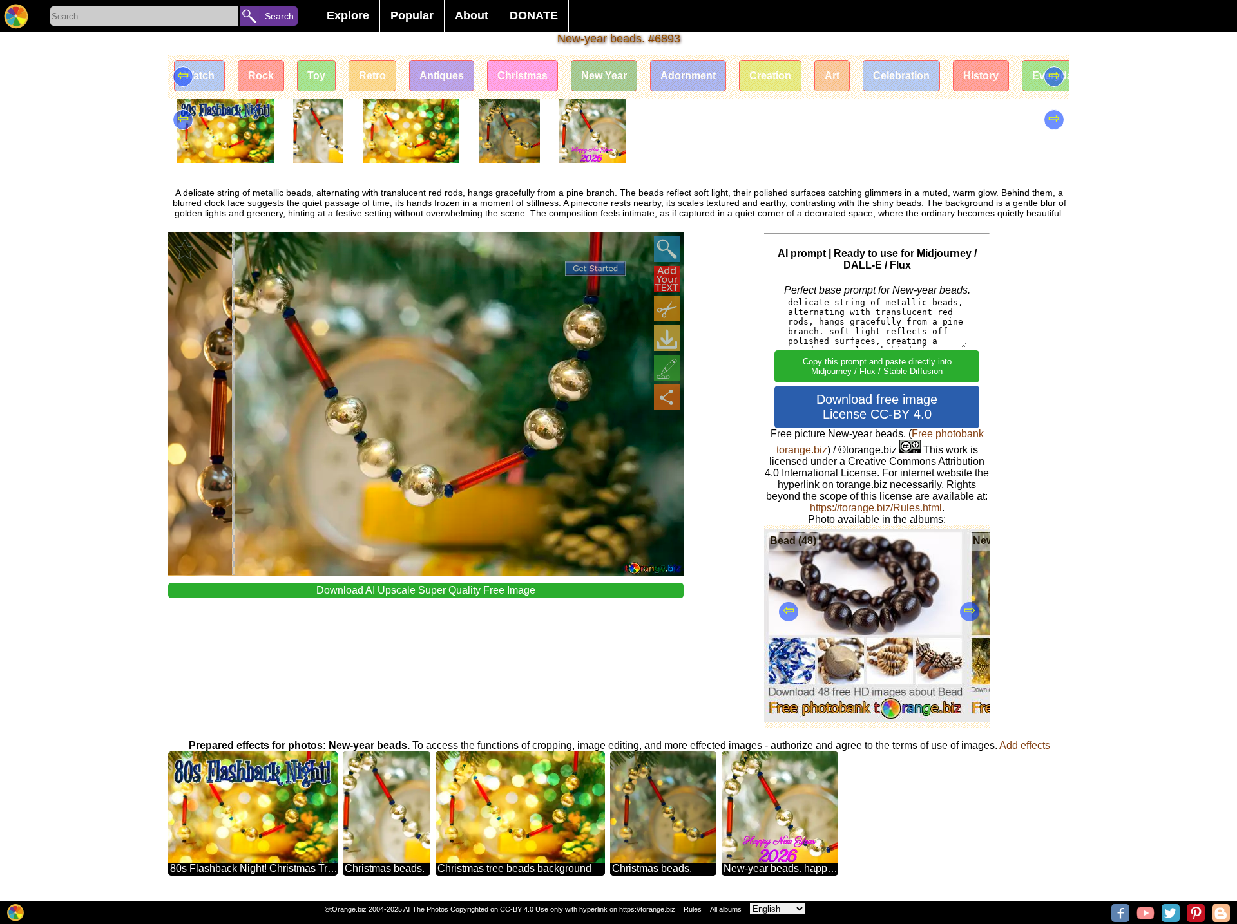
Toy (316, 75)
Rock (261, 75)
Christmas (522, 75)
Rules (693, 909)
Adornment (688, 75)
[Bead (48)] (865, 718)
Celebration (901, 75)
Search (279, 16)
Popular (412, 15)
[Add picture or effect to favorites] (185, 249)
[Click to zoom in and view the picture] (667, 249)
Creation (770, 75)
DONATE (534, 15)
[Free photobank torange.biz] (16, 16)
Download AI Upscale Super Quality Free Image (425, 590)
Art (832, 75)
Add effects (1024, 745)
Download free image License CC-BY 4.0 (876, 406)
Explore (348, 15)
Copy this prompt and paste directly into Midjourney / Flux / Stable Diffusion (877, 366)
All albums (726, 909)
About (471, 15)
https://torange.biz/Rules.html (876, 507)
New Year (604, 75)
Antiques (441, 75)
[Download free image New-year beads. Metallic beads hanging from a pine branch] (667, 338)
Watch (199, 75)
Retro (372, 75)
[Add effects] (667, 368)
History (981, 75)
